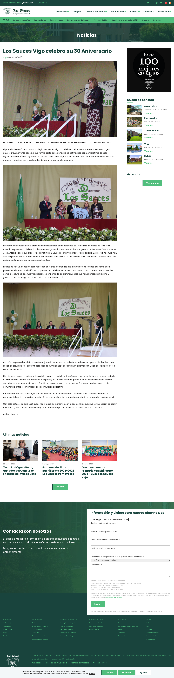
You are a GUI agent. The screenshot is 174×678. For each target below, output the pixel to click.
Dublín (5, 636)
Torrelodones (8, 629)
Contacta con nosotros (40, 639)
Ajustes (143, 672)
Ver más (60, 486)
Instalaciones (40, 20)
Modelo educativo (96, 11)
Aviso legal (37, 663)
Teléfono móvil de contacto (103, 548)
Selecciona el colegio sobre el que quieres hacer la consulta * (117, 556)
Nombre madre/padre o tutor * (104, 523)
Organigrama (37, 629)
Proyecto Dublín (101, 20)
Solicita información (12, 3)
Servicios (147, 11)
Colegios (76, 11)
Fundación (42, 3)
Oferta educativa (67, 626)
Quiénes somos (37, 623)
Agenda (149, 629)
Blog (148, 626)
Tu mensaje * (96, 565)
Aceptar (109, 672)
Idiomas (134, 11)
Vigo (6, 20)
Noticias (149, 623)
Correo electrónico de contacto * (105, 540)
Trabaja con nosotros (39, 636)
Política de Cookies (80, 663)
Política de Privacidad (113, 598)
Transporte (122, 636)
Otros (144, 20)
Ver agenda (152, 183)
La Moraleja (7, 623)
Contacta (157, 20)
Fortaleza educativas (68, 633)
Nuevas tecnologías (68, 636)
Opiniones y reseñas (21, 20)
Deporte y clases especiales (128, 623)
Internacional (117, 11)
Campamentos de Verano (78, 20)
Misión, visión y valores (40, 626)
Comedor (121, 633)
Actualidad (163, 11)
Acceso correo (100, 663)
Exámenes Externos (96, 626)
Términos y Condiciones (147, 611)
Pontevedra (7, 626)
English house (94, 629)
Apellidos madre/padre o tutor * (104, 531)
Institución (61, 11)
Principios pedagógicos (69, 623)
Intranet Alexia (151, 636)
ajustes (92, 674)
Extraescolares (56, 20)
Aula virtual (150, 639)
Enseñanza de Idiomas (97, 623)
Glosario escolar (152, 633)
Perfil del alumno (66, 629)
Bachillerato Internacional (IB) (125, 20)
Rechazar (126, 672)
